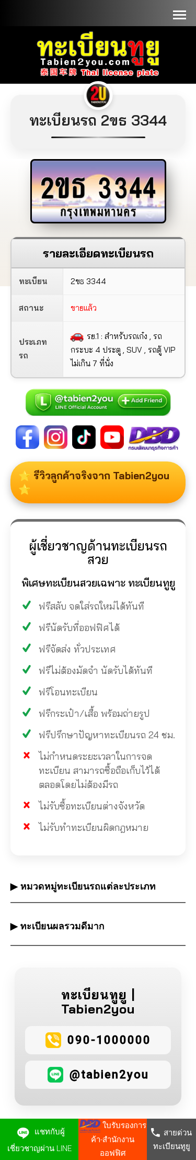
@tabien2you (109, 1074)
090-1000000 (109, 1039)
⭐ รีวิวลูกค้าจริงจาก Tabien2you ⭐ (93, 482)
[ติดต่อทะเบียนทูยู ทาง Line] (98, 396)
